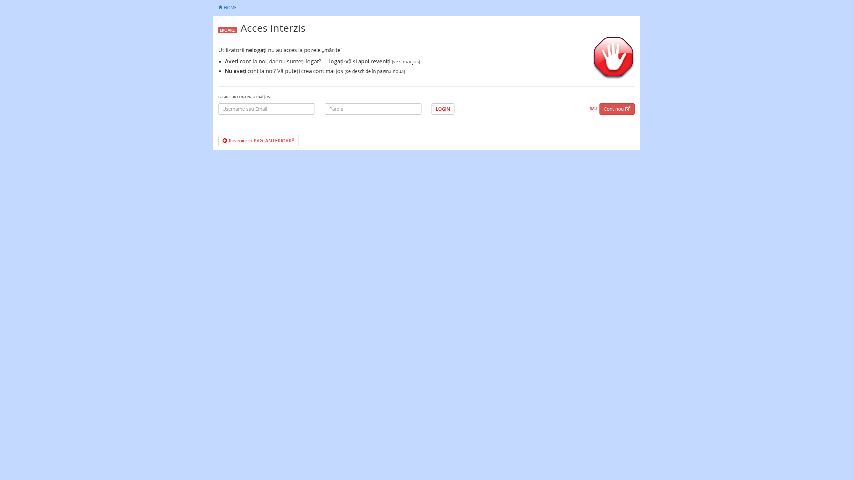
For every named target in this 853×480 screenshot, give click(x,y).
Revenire (261, 140)
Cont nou (614, 109)
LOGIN (443, 109)
